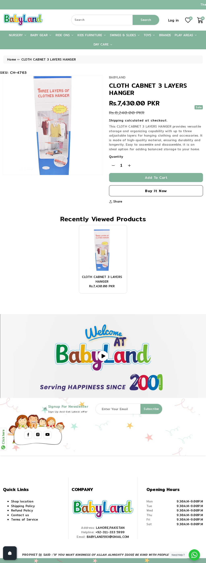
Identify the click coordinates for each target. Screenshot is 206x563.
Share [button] (117, 201)
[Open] (10, 553)
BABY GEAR (39, 35)
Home (11, 59)
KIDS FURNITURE (90, 35)
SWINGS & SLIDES (123, 35)
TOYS (148, 35)
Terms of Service (24, 519)
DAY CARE (102, 44)
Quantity (116, 156)
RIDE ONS (63, 35)
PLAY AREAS (184, 35)
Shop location (22, 501)
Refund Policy (22, 510)
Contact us (20, 515)
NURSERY (16, 35)
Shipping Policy (23, 506)
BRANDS (165, 35)
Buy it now (156, 190)
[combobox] (115, 20)
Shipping (116, 120)
